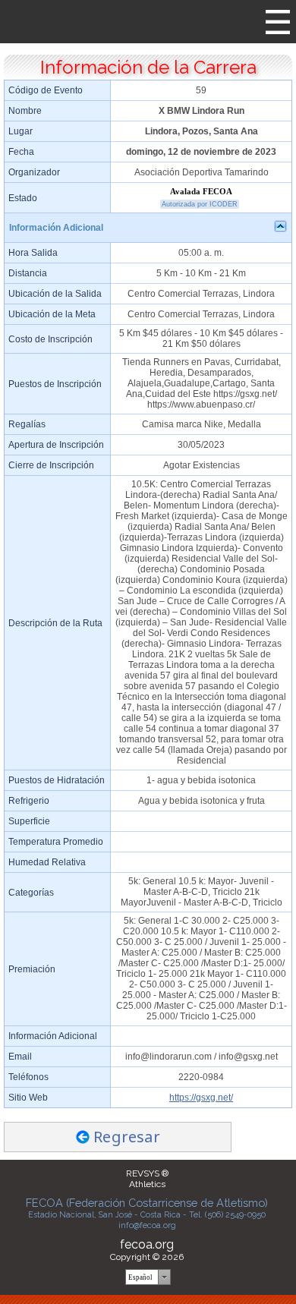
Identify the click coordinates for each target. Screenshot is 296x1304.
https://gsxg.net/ (201, 1097)
